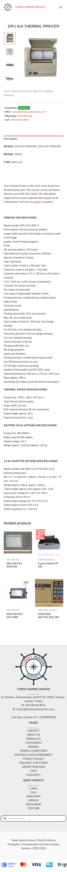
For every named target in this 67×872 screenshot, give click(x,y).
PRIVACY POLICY (33, 759)
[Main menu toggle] (60, 7)
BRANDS (33, 747)
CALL (33, 792)
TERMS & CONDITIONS (33, 750)
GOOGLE (33, 800)
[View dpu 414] (10, 38)
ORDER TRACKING (33, 767)
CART (33, 770)
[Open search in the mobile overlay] (33, 818)
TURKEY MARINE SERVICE (30, 7)
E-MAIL (33, 788)
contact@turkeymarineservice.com (29, 112)
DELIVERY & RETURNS (33, 762)
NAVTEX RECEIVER (21, 91)
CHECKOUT (33, 775)
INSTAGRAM (33, 804)
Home (7, 91)
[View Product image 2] (10, 52)
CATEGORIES (33, 742)
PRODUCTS (33, 739)
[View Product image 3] (10, 65)
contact (36, 202)
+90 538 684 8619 (20, 120)
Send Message (25, 116)
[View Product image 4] (10, 79)
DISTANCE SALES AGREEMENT (33, 754)
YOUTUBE (33, 808)
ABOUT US (33, 734)
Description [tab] (10, 138)
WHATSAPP (33, 796)
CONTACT (33, 730)
